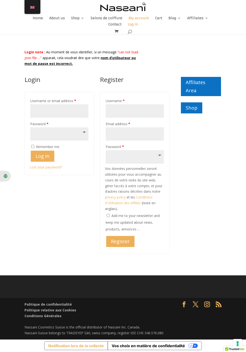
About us (57, 18)
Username (115, 101)
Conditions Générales (43, 316)
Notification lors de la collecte (76, 345)
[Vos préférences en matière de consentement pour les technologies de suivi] (237, 343)
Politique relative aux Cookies (50, 310)
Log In (133, 24)
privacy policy (115, 197)
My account (139, 18)
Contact (115, 24)
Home (38, 18)
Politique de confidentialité (48, 304)
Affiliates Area (195, 86)
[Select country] (5, 176)
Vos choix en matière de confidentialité (148, 345)
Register (120, 241)
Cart (158, 18)
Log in (42, 156)
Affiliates (195, 18)
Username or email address (53, 101)
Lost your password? (46, 167)
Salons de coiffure (106, 18)
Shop (75, 18)
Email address (118, 124)
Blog (172, 18)
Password (39, 124)
